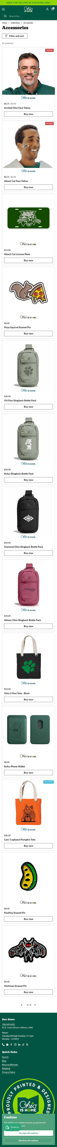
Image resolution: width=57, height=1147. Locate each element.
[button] (52, 9)
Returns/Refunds (10, 1064)
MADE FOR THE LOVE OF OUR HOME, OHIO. (28, 3)
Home (4, 23)
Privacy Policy (8, 1072)
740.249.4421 (8, 1024)
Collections (15, 23)
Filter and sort (16, 35)
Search (5, 1057)
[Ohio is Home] (28, 9)
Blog (4, 1060)
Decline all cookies (28, 1140)
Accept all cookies (28, 1133)
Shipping (6, 1068)
